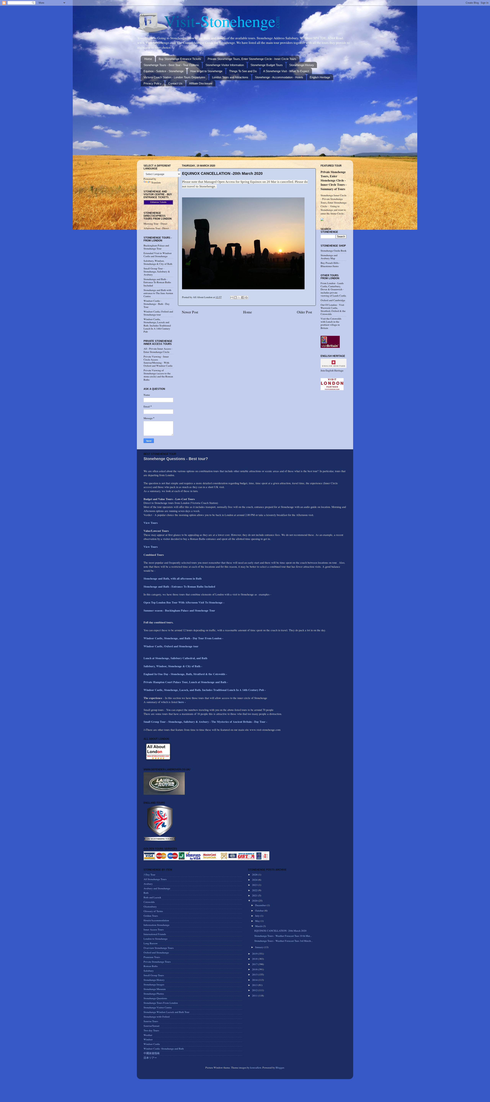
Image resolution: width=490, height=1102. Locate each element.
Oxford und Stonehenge (156, 952)
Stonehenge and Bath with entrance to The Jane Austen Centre (158, 293)
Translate (156, 182)
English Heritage (320, 77)
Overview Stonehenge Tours (159, 948)
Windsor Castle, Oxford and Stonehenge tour (158, 313)
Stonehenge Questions (155, 998)
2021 (255, 895)
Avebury (148, 883)
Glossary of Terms (153, 911)
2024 (255, 879)
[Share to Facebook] (243, 297)
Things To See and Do (243, 71)
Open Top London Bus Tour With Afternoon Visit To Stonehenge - (184, 602)
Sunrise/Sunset (151, 1026)
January (259, 947)
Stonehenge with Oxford (157, 1016)
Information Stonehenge (156, 925)
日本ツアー (150, 1057)
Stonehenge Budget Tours (267, 65)
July (257, 915)
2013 (255, 985)
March (259, 926)
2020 (255, 900)
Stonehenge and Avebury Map (329, 256)
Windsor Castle (152, 1044)
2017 (255, 964)
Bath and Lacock (152, 897)
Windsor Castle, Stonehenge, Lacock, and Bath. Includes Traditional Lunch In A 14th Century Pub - (205, 690)
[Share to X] (239, 297)
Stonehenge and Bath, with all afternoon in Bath (173, 578)
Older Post (304, 312)
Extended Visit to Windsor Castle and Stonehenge (158, 254)
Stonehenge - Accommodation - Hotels (279, 77)
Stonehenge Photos (154, 993)
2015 (255, 974)
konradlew (255, 1067)
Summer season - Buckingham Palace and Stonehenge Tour (179, 610)
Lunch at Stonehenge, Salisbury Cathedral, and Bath (175, 658)
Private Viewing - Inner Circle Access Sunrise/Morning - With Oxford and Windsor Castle (158, 361)
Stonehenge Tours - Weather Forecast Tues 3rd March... (283, 941)
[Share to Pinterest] (246, 297)
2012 (255, 990)
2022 (255, 890)
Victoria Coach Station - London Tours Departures (174, 77)
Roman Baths (151, 966)
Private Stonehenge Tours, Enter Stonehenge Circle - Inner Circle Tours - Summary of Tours (333, 180)
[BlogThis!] (235, 297)
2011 (255, 995)
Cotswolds (149, 902)
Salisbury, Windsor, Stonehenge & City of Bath (158, 262)
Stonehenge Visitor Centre (158, 1007)
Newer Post (190, 312)
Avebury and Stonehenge (157, 888)
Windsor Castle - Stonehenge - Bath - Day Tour (157, 304)
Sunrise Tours (151, 1021)
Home (148, 58)
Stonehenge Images (154, 984)
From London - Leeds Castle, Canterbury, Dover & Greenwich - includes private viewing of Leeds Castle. (333, 289)
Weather (148, 1035)
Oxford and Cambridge (333, 300)
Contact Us (175, 83)
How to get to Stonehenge (206, 71)
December (261, 905)
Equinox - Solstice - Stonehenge (164, 71)
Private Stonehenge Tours (157, 961)
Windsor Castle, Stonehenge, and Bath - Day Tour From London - (184, 638)
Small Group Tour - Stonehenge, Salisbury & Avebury (157, 271)
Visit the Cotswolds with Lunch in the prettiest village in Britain (331, 323)
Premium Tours (152, 957)
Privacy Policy (153, 83)
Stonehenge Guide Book (333, 250)
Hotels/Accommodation (156, 920)
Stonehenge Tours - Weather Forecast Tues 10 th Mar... (283, 936)
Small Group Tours (154, 975)
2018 (255, 959)
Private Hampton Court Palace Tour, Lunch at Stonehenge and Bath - (186, 682)
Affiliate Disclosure (200, 83)
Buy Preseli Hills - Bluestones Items (330, 264)
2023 (255, 885)
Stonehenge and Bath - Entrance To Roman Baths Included (157, 282)
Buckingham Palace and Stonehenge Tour (156, 247)
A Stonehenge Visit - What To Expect (286, 71)
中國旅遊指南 (152, 1053)
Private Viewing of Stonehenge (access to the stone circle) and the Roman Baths (158, 375)
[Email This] (232, 297)
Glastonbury (150, 906)
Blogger (280, 1067)
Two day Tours (151, 1030)
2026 (255, 874)
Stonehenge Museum (155, 989)
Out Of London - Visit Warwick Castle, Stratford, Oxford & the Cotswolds (333, 309)
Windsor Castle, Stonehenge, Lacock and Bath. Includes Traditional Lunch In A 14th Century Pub (157, 325)
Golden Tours (151, 915)
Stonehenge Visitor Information (225, 65)
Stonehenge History (301, 65)
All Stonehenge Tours (155, 879)
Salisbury (149, 970)
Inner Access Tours (154, 929)
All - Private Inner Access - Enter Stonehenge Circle (158, 350)
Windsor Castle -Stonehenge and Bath (164, 1048)
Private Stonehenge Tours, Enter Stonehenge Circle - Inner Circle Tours (252, 58)
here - (182, 702)
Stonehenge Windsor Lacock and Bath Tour (166, 1012)
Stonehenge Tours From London (161, 1003)
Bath (146, 892)
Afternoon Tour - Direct (156, 228)
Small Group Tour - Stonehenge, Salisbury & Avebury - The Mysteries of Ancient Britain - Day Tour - (205, 721)
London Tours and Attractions (230, 77)
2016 (255, 969)
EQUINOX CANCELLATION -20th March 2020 (280, 930)
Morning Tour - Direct (155, 223)
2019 (255, 953)
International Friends (155, 934)
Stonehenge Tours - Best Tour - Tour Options (171, 65)
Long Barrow (151, 943)
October (259, 910)
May (258, 921)
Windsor (148, 1039)
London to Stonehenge (155, 938)
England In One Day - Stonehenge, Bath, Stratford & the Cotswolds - (186, 674)
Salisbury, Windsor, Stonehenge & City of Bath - (173, 666)
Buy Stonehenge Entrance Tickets (180, 58)
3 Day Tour (149, 874)
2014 (255, 980)
